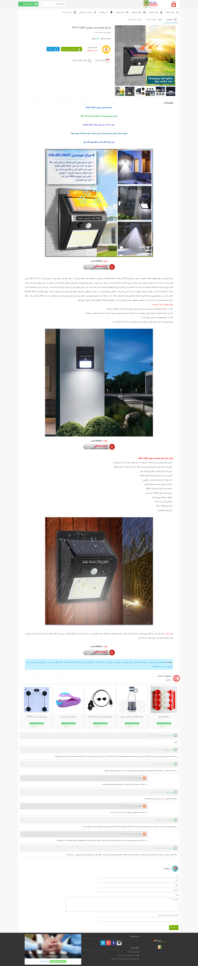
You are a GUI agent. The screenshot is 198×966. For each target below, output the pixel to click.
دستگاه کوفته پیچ (164, 717)
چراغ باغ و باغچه (88, 662)
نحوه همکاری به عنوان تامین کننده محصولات (125, 959)
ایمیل (176, 885)
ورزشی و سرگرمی (85, 12)
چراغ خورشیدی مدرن (38, 662)
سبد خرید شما (28, 4)
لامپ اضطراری (158, 666)
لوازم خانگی (170, 12)
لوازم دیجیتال (136, 12)
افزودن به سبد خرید (69, 49)
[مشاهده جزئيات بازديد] (159, 948)
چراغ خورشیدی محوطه (73, 662)
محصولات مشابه (152, 19)
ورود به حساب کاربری (58, 961)
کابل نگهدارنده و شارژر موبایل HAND (100, 717)
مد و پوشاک (103, 12)
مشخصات (169, 19)
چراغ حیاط (100, 662)
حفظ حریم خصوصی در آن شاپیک (128, 955)
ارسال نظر (173, 927)
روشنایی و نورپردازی (156, 662)
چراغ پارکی (109, 662)
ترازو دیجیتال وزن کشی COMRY (36, 717)
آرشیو (168, 680)
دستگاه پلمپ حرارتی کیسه (68, 717)
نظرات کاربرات (132, 19)
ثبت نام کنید (44, 961)
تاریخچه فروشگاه (133, 952)
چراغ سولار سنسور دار (55, 662)
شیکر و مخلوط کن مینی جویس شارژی (132, 717)
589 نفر (51, 49)
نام (177, 875)
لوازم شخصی (153, 12)
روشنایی (117, 662)
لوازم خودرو (120, 12)
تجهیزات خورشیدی (141, 662)
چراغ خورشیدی (127, 662)
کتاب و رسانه (66, 12)
